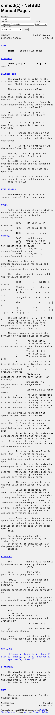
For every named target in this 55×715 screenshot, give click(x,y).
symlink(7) (14, 659)
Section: (6, 21)
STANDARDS (7, 667)
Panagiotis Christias (40, 712)
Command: (6, 16)
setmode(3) (43, 656)
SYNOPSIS (6, 58)
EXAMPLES (6, 556)
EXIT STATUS (8, 189)
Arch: (39, 21)
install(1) (30, 654)
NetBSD (42, 710)
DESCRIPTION (8, 74)
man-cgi (27, 712)
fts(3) (30, 656)
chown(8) (29, 659)
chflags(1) (14, 654)
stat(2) (5, 656)
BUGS (3, 690)
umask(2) (18, 656)
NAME (3, 45)
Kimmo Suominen (8, 712)
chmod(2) (6, 235)
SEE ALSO (6, 649)
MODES (4, 205)
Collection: (7, 27)
